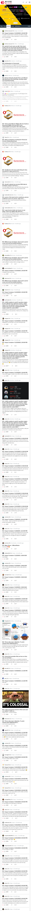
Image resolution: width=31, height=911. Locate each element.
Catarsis (13, 61)
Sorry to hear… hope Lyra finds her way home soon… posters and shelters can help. (13, 521)
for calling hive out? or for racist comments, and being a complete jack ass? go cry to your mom (15, 333)
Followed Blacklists (18, 14)
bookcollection (8, 195)
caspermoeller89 (8, 835)
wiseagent (7, 754)
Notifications (17, 26)
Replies (8, 26)
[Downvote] (4, 39)
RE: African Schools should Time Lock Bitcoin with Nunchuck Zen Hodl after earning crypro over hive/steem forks (15, 79)
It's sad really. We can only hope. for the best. (12, 803)
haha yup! (4, 682)
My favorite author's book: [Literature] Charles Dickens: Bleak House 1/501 (14, 200)
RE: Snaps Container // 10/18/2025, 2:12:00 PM (14, 670)
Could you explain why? (7, 293)
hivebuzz (7, 105)
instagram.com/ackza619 (15, 18)
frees (6, 137)
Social (12, 26)
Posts (5, 26)
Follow (15, 22)
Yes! (3, 672)
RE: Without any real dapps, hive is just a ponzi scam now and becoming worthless (15, 242)
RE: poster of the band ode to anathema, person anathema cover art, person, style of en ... (15, 198)
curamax (7, 517)
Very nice (4, 578)
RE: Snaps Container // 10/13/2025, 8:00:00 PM (14, 757)
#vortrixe (14, 300)
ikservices (7, 278)
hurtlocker (7, 300)
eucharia (7, 543)
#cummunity (13, 543)
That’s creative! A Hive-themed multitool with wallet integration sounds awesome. (15, 747)
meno (6, 809)
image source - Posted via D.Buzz (9, 712)
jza (5, 75)
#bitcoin (10, 75)
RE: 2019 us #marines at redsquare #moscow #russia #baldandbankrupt (14, 140)
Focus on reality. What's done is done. (10, 758)
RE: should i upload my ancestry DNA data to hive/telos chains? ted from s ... (14, 185)
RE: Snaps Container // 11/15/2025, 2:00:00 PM (14, 33)
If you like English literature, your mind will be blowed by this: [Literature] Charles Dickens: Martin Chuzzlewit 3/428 (15, 187)
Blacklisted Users (4, 14)
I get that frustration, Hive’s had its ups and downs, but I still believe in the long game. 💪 (15, 781)
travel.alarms (8, 207)
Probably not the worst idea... (8, 272)
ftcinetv (6, 289)
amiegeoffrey (8, 799)
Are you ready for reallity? (7, 849)
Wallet (29, 26)
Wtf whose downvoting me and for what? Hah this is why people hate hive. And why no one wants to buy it (15, 429)
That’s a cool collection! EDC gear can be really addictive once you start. (14, 567)
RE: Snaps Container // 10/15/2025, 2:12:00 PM (14, 732)
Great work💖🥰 (6, 546)
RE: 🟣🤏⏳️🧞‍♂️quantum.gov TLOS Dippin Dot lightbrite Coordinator (14, 94)
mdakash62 (7, 553)
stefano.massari (8, 30)
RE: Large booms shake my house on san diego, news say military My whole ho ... (13, 211)
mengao (6, 318)
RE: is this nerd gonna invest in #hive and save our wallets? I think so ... (15, 710)
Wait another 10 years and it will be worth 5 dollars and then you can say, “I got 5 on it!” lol (15, 792)
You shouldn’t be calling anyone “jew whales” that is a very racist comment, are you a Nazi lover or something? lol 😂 (14, 769)
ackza (6, 370)
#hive (16, 43)
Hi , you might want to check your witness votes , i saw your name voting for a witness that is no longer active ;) (15, 261)
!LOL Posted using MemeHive (8, 724)
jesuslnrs (7, 61)
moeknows (7, 822)
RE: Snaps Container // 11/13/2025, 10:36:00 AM (15, 438)
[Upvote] (3, 39)
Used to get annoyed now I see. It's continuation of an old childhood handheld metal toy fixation (14, 589)
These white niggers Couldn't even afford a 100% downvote (15, 374)
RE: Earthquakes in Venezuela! (10, 63)
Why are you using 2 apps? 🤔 (8, 839)
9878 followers (6, 13)
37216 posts (13, 13)
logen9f (6, 730)
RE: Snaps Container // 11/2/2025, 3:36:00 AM (14, 555)
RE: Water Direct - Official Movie (10, 545)
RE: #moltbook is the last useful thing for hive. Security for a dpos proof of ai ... (14, 170)
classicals (7, 182)
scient (6, 91)
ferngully (7, 621)
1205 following (19, 13)
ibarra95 (6, 668)
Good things (5, 557)
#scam (12, 223)
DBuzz (12, 91)
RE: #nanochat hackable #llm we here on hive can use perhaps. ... (14, 657)
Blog (1, 26)
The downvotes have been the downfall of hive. (12, 283)
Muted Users (11, 14)
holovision (7, 718)
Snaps (16, 30)
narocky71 (7, 574)
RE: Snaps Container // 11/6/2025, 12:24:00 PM (14, 519)
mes (5, 678)
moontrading (8, 268)
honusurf (7, 764)
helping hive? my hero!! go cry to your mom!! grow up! (13, 322)
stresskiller (7, 255)
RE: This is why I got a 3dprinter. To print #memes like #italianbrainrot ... (13, 642)
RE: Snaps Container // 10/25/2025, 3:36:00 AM (14, 598)
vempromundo (8, 845)
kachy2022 (7, 436)
